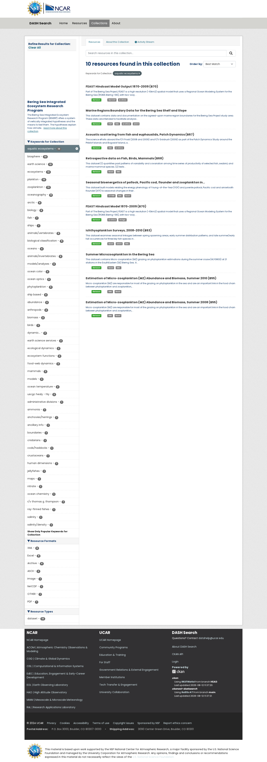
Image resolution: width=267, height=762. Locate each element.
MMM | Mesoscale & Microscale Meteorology (55, 700)
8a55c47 (187, 692)
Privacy (51, 723)
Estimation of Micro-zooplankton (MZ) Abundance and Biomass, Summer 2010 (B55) (151, 278)
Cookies (65, 723)
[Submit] (231, 53)
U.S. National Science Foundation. (153, 757)
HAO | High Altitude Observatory (47, 692)
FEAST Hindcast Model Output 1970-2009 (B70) (122, 86)
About (116, 23)
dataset (96, 100)
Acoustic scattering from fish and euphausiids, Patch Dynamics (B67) (140, 134)
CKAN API (177, 654)
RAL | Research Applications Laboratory (51, 707)
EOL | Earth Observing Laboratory (47, 685)
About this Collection (117, 41)
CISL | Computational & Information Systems (55, 666)
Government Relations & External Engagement (129, 670)
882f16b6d (188, 681)
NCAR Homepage (37, 640)
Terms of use (100, 723)
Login (175, 661)
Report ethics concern (177, 723)
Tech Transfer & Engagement (118, 685)
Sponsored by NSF (148, 723)
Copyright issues (123, 723)
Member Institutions (112, 677)
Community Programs (113, 647)
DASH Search (40, 23)
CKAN (178, 671)
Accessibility (81, 723)
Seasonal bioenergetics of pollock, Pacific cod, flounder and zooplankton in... (145, 182)
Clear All (34, 47)
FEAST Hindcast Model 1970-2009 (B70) (116, 206)
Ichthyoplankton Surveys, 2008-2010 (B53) (119, 230)
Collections (99, 23)
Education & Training (112, 655)
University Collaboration (114, 692)
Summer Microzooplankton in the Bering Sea (120, 254)
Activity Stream (145, 41)
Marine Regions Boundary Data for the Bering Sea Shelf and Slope (136, 110)
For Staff (104, 662)
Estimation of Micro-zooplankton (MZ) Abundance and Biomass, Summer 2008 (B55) (151, 302)
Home (63, 23)
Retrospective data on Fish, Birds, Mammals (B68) (124, 158)
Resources (79, 23)
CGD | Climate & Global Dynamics (48, 658)
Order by (196, 64)
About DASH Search (184, 646)
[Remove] (139, 73)
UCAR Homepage (110, 640)
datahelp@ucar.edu (211, 638)
